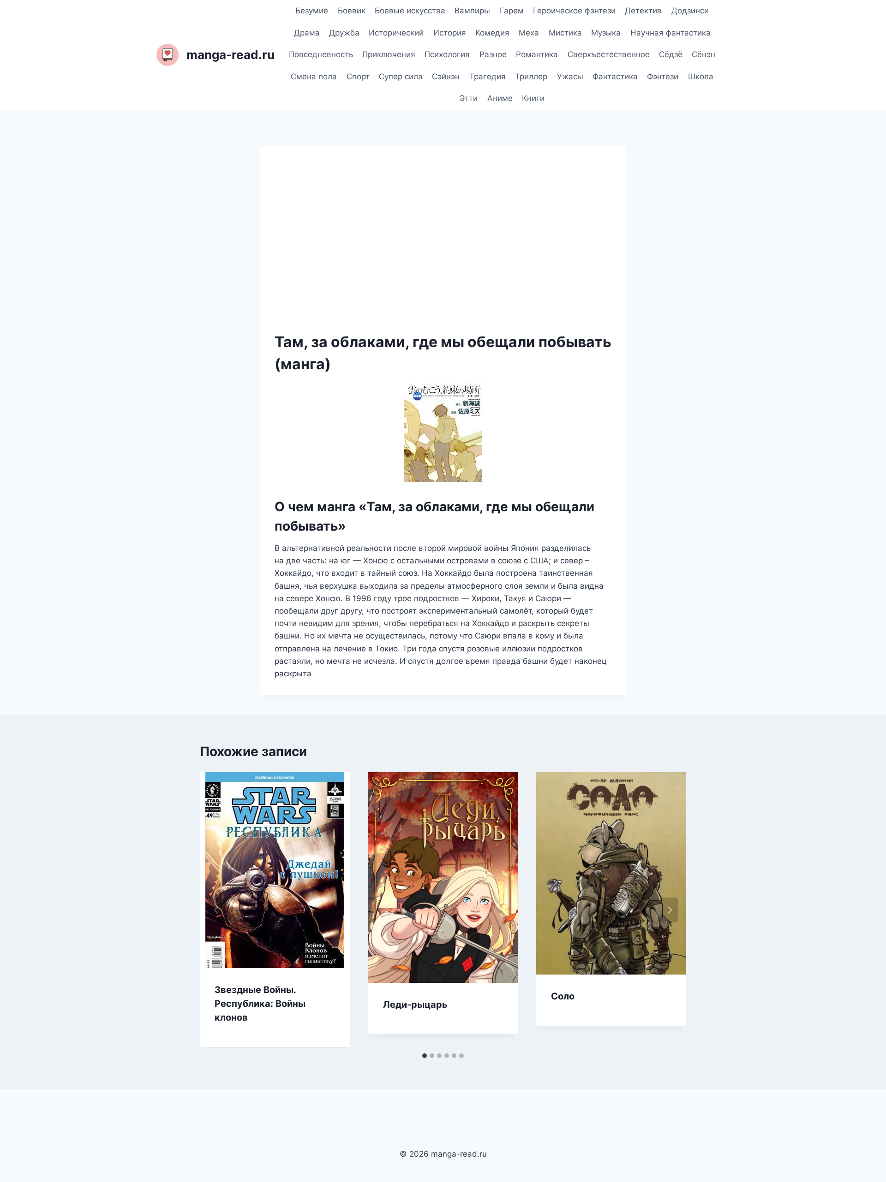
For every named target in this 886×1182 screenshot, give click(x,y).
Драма (307, 32)
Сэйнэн (446, 76)
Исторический (396, 32)
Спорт (358, 76)
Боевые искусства (410, 10)
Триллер (531, 76)
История (449, 32)
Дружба (344, 32)
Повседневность (321, 54)
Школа (700, 76)
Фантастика (615, 76)
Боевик (351, 10)
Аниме (500, 98)
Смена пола (314, 76)
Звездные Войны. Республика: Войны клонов (260, 1003)
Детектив (643, 10)
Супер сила (401, 76)
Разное (493, 54)
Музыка (606, 32)
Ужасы (570, 76)
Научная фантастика (670, 32)
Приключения (388, 54)
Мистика (565, 32)
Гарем (512, 10)
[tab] (424, 1055)
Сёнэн (703, 54)
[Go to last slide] (216, 910)
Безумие (311, 10)
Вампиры (472, 10)
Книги (533, 98)
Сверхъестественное (609, 54)
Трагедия (487, 76)
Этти (469, 98)
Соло (563, 996)
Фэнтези (662, 76)
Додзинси (690, 10)
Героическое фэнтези (574, 10)
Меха (529, 32)
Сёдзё (670, 54)
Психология (447, 54)
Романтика (537, 54)
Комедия (492, 32)
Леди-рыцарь (415, 1004)
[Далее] (669, 910)
